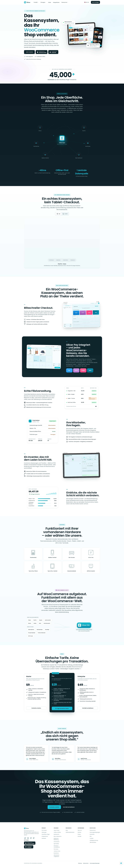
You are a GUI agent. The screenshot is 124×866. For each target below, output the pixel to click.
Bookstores (56, 853)
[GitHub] (34, 838)
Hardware (44, 838)
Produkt (35, 2)
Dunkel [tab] (66, 213)
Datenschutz (93, 830)
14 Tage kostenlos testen (62, 708)
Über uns (80, 830)
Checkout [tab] (72, 260)
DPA (91, 836)
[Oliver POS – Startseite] (27, 2)
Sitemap (80, 863)
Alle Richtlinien (93, 842)
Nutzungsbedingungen (95, 832)
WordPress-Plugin (46, 834)
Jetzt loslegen (95, 2)
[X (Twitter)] (25, 838)
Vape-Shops (56, 830)
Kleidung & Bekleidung (56, 839)
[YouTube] (28, 838)
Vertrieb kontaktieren (87, 708)
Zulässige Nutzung (94, 840)
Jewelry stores (57, 851)
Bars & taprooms (57, 836)
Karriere (79, 832)
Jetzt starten (29, 52)
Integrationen (56, 2)
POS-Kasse (44, 830)
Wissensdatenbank (70, 832)
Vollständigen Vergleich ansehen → (70, 669)
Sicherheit (92, 834)
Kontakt (79, 836)
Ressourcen (64, 2)
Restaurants (56, 834)
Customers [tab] (65, 260)
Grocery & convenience (57, 846)
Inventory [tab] (58, 260)
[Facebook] (31, 838)
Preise (49, 2)
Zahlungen (44, 832)
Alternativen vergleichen (56, 855)
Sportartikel (56, 843)
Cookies (91, 838)
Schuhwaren (56, 841)
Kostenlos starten (36, 708)
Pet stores (56, 849)
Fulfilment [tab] (51, 260)
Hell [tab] (59, 213)
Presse (79, 834)
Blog (67, 830)
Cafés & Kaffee (57, 832)
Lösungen (43, 2)
